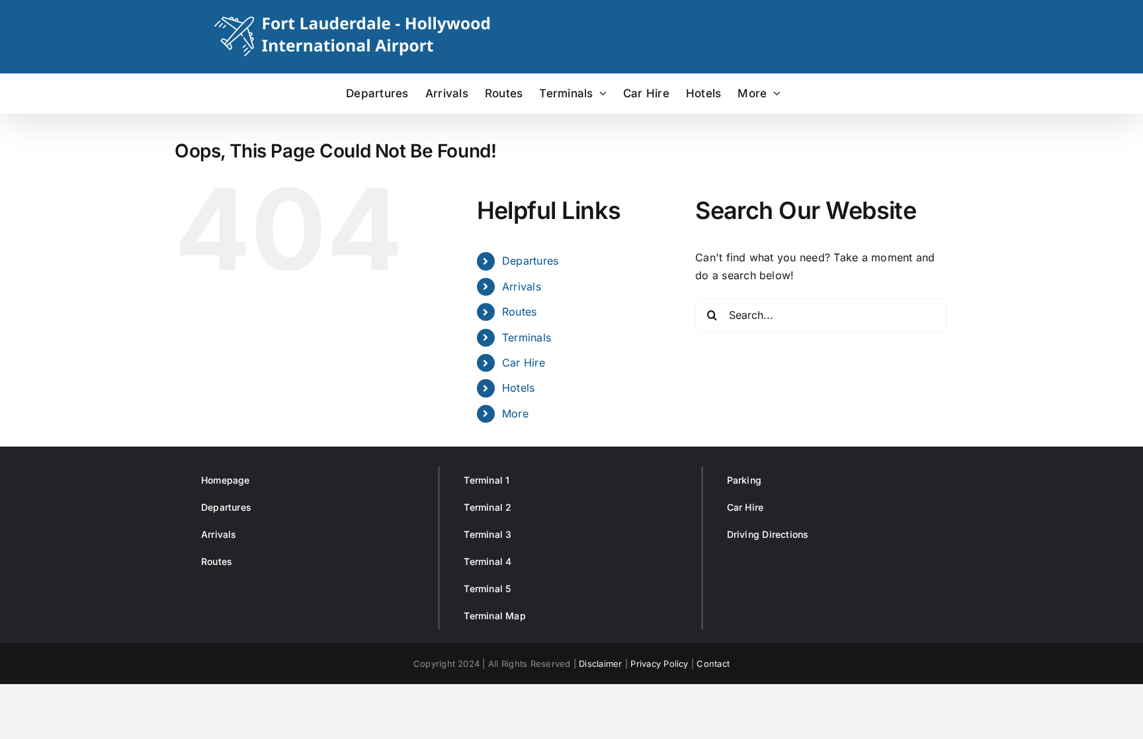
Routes (519, 311)
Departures (530, 260)
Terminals (526, 337)
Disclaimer (600, 663)
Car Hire (523, 362)
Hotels (518, 387)
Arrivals (521, 286)
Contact (713, 663)
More (515, 413)
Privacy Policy (659, 663)
